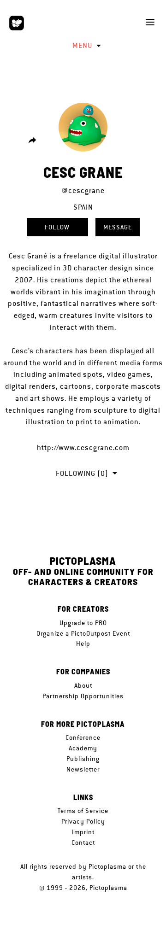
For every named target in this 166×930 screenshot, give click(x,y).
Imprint (83, 832)
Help (83, 643)
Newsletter (83, 769)
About (83, 685)
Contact (83, 842)
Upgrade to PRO (83, 623)
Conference (83, 737)
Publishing (83, 759)
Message (117, 227)
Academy (83, 748)
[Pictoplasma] (16, 23)
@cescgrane (83, 190)
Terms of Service (83, 811)
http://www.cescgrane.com (83, 447)
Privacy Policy (83, 821)
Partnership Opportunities (83, 696)
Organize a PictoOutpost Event (83, 633)
